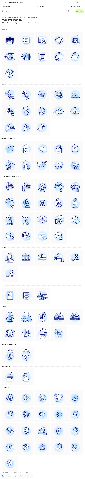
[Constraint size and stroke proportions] (12, 475)
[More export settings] (31, 476)
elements (24, 2)
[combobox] (34, 11)
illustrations (13, 2)
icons (4, 2)
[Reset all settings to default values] (27, 476)
